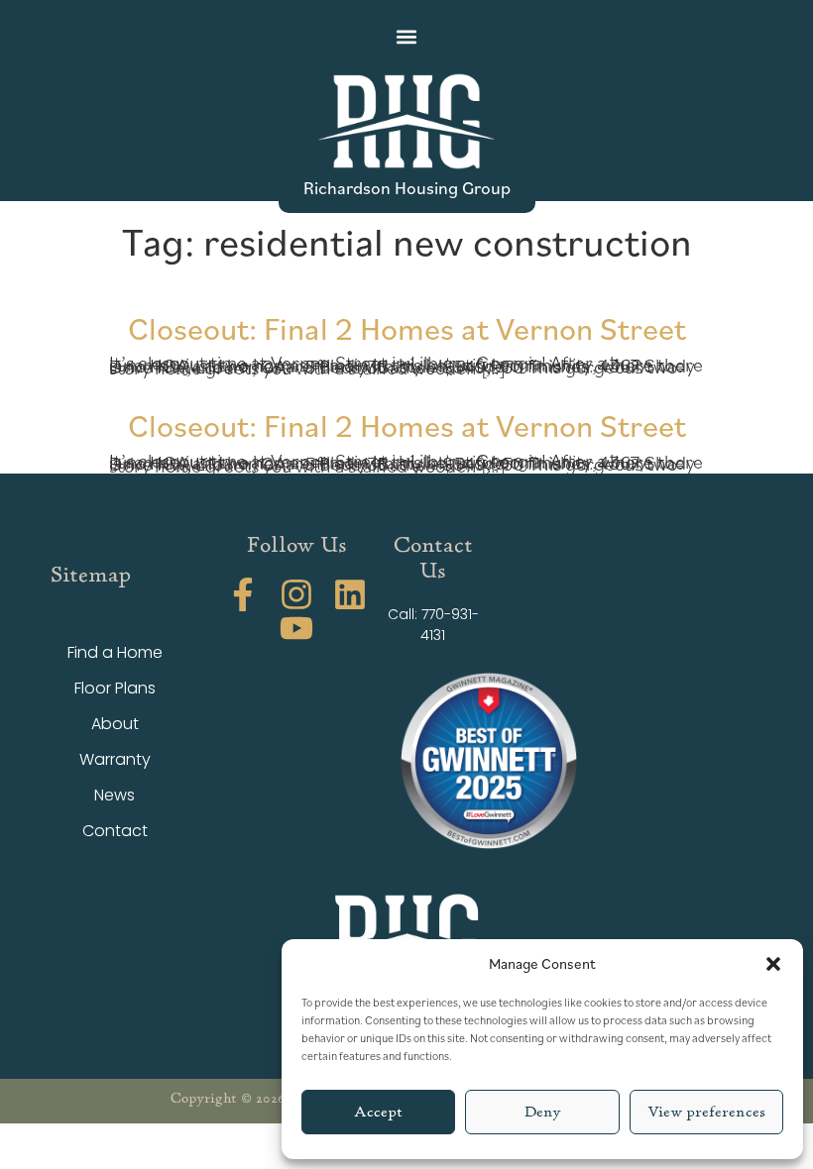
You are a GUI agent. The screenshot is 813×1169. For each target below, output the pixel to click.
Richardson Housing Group (407, 187)
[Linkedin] (350, 594)
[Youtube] (296, 628)
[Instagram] (296, 594)
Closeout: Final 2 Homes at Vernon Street (407, 327)
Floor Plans (115, 688)
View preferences (706, 1112)
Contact (115, 830)
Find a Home (115, 652)
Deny (542, 1112)
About (115, 723)
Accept (378, 1112)
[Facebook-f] (243, 594)
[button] (773, 964)
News (114, 795)
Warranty (115, 759)
